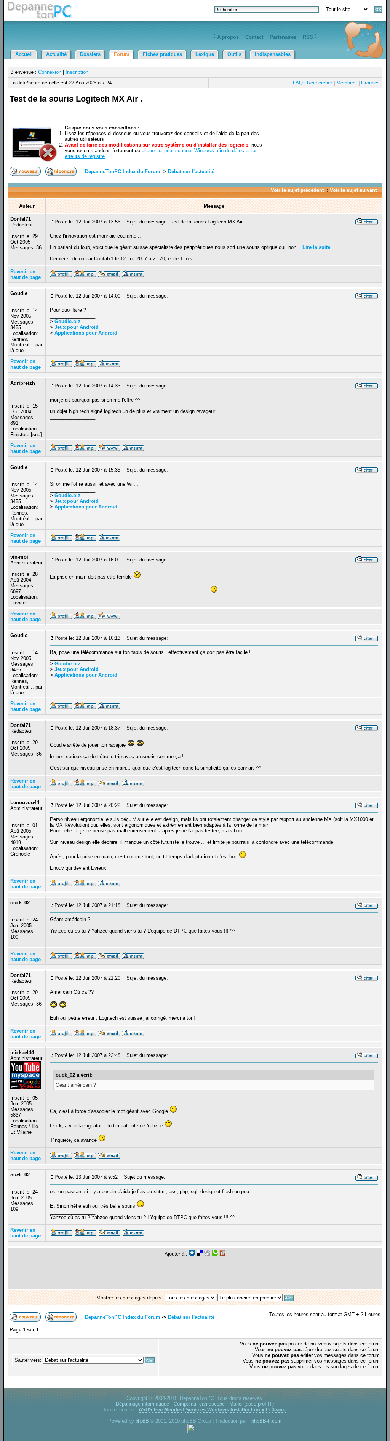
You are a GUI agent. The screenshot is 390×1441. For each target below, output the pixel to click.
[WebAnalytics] (194, 1432)
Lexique (204, 54)
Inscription (77, 72)
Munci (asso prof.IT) (251, 1404)
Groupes (370, 83)
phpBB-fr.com (266, 1421)
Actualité (56, 54)
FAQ (298, 83)
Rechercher (319, 83)
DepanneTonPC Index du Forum (122, 171)
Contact (254, 37)
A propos (228, 37)
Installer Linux (247, 1409)
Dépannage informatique (142, 1404)
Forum (121, 54)
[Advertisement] (291, 107)
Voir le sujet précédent (297, 190)
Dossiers (90, 54)
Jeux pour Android (76, 327)
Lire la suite (316, 247)
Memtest (174, 1409)
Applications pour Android (85, 333)
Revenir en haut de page (25, 274)
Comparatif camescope (199, 1404)
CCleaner (276, 1409)
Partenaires (283, 37)
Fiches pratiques (162, 54)
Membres (346, 83)
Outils (234, 54)
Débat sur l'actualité (191, 171)
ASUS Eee (151, 1409)
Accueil (24, 54)
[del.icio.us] (200, 1254)
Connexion (49, 72)
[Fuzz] (222, 1254)
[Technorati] (215, 1254)
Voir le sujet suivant (353, 190)
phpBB (142, 1421)
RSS (308, 37)
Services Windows (207, 1409)
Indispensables (273, 54)
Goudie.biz (67, 321)
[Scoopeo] (192, 1254)
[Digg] (207, 1254)
